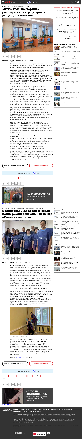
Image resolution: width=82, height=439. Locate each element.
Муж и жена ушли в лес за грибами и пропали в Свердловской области (67, 18)
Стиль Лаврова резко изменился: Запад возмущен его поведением (69, 103)
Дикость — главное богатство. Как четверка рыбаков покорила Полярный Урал (67, 31)
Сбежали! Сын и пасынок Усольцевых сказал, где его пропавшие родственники (70, 228)
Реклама (15, 409)
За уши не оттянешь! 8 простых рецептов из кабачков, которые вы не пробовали (70, 74)
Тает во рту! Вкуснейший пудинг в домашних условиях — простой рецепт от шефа (69, 47)
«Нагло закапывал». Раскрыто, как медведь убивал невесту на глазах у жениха (70, 223)
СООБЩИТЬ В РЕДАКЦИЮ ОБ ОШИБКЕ (32, 411)
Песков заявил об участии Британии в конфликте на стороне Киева (70, 82)
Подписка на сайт (24, 409)
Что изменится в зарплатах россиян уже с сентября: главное (69, 263)
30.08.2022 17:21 (6, 6)
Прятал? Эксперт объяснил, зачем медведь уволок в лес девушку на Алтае (69, 212)
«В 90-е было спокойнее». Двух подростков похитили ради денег (69, 57)
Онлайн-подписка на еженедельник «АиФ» (61, 409)
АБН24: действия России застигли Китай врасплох (69, 252)
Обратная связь (17, 411)
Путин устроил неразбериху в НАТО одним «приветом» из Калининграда (70, 247)
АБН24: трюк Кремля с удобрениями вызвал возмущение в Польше (70, 268)
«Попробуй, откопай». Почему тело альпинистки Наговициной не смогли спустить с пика (70, 68)
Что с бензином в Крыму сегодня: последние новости (69, 98)
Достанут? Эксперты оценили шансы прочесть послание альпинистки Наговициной (70, 53)
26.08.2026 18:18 (6, 208)
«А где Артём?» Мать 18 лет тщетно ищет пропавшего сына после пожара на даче (69, 218)
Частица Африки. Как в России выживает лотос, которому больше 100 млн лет (70, 239)
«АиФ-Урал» (5, 52)
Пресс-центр (34, 409)
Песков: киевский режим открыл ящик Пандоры (69, 87)
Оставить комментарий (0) (41, 165)
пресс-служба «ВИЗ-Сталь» (9, 254)
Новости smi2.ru (7, 203)
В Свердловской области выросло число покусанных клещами (67, 24)
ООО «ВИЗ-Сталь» (19, 357)
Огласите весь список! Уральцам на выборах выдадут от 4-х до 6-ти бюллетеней (67, 12)
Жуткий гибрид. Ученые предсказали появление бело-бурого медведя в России (70, 233)
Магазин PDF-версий (44, 409)
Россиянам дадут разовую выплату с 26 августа (70, 93)
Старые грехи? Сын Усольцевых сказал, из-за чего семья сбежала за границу (70, 63)
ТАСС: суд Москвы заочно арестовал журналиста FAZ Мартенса (70, 258)
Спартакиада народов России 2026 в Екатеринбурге (67, 37)
